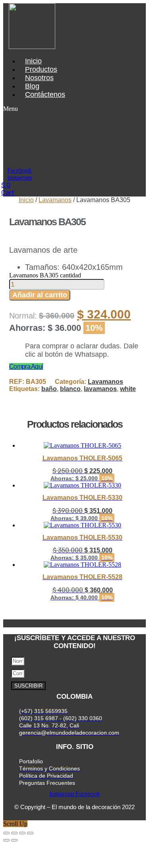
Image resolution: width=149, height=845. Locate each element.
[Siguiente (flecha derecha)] (14, 840)
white (128, 388)
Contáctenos (45, 94)
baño (49, 388)
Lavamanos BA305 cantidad (45, 275)
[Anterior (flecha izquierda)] (6, 840)
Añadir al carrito (39, 295)
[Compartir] (22, 833)
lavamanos (100, 388)
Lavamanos (55, 200)
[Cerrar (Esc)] (30, 833)
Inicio (26, 200)
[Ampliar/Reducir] (6, 833)
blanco (70, 388)
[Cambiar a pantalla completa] (14, 833)
